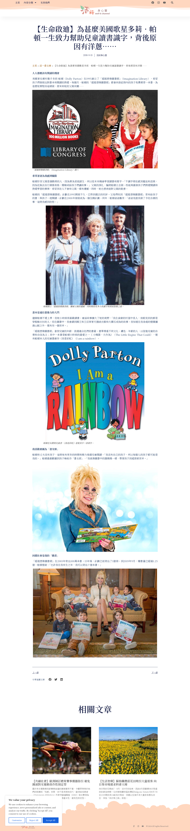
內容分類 (28, 2)
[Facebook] (152, 2)
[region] (33, 811)
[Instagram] (158, 2)
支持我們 (45, 2)
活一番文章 (45, 65)
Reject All (33, 820)
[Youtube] (164, 2)
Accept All (50, 820)
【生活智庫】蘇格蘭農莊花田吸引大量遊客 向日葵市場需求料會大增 (128, 782)
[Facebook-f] (134, 826)
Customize (17, 820)
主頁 (17, 2)
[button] (172, 2)
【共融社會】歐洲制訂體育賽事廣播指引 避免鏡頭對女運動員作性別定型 (61, 782)
